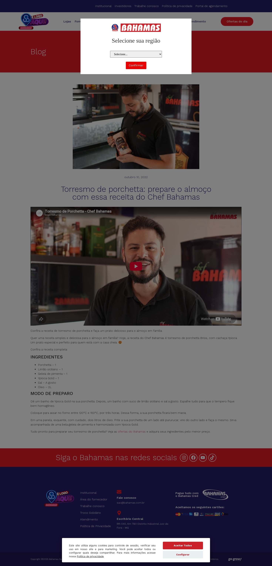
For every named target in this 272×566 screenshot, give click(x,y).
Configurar (182, 554)
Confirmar (136, 65)
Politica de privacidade (90, 556)
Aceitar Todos (183, 545)
